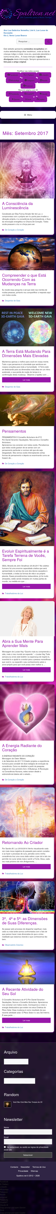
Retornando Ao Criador (22, 842)
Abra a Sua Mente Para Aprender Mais (22, 643)
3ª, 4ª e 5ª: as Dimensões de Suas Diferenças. (25, 921)
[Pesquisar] (48, 42)
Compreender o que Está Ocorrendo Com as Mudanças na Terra (24, 279)
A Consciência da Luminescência (17, 205)
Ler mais (26, 380)
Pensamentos (14, 431)
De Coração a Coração (14, 229)
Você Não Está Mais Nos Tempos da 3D (27, 1102)
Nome (6, 1127)
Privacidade (23, 1171)
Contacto (14, 1166)
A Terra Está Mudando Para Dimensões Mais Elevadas (26, 353)
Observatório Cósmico (14, 945)
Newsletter (25, 1166)
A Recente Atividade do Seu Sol (22, 991)
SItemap (34, 1171)
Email (6, 1137)
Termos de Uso (39, 1166)
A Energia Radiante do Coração (22, 747)
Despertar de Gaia (12, 300)
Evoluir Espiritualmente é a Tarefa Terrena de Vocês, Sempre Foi (25, 555)
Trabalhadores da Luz (14, 593)
